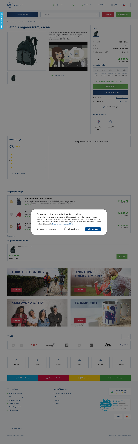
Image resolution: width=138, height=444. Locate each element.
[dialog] (69, 222)
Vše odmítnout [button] (74, 229)
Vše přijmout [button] (93, 229)
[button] (46, 229)
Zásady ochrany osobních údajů (62, 224)
